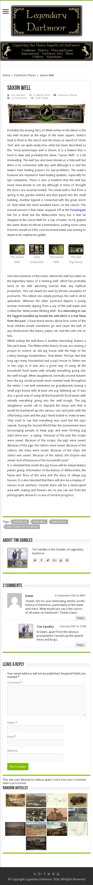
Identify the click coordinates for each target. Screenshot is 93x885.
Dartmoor (20, 521)
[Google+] (39, 874)
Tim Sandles (18, 95)
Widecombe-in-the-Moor (22, 526)
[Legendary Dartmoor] (46, 20)
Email (11, 736)
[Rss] (35, 874)
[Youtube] (58, 874)
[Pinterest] (53, 874)
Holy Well (39, 521)
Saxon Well (59, 521)
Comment (14, 682)
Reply (80, 618)
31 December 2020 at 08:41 (70, 595)
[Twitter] (49, 874)
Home (6, 75)
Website (12, 750)
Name (12, 722)
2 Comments (19, 98)
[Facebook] (44, 874)
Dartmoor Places (25, 75)
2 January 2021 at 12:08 (72, 626)
